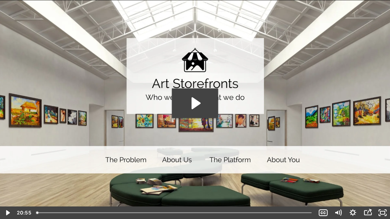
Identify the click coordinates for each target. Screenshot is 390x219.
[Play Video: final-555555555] (195, 103)
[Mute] (338, 212)
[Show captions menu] (323, 212)
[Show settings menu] (352, 212)
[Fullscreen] (382, 212)
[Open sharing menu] (367, 212)
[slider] (174, 212)
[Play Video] (7, 212)
